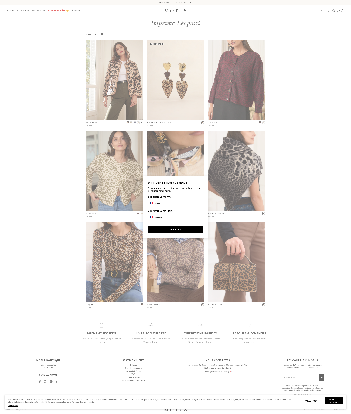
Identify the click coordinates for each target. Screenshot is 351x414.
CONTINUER (175, 229)
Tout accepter (334, 400)
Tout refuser (13, 406)
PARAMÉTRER (311, 401)
